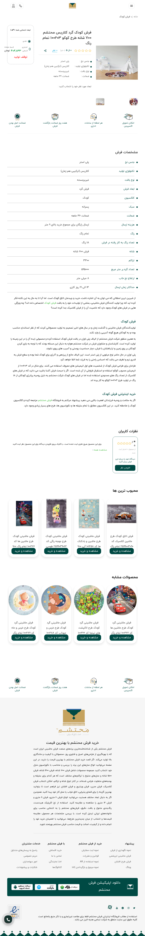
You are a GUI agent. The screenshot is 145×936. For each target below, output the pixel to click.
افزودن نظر (125, 467)
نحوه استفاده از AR (89, 861)
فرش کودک (124, 16)
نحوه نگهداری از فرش (120, 850)
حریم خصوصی (30, 856)
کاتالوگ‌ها (57, 867)
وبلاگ (128, 867)
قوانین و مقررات (91, 856)
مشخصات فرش (126, 152)
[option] (23, 529)
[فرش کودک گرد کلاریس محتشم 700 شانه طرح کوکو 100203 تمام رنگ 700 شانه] (117, 62)
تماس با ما (56, 856)
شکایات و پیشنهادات (27, 867)
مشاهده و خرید (24, 551)
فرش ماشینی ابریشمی (120, 856)
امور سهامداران (30, 861)
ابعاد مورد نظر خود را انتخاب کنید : (74, 86)
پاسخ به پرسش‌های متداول (24, 850)
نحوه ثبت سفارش (90, 850)
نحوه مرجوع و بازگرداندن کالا (85, 867)
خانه (136, 16)
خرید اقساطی (55, 850)
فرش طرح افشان (123, 861)
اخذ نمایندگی (55, 861)
